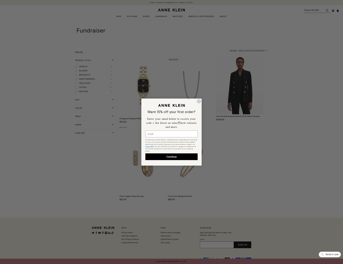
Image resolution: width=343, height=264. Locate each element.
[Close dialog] (199, 101)
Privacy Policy (149, 146)
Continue (171, 156)
